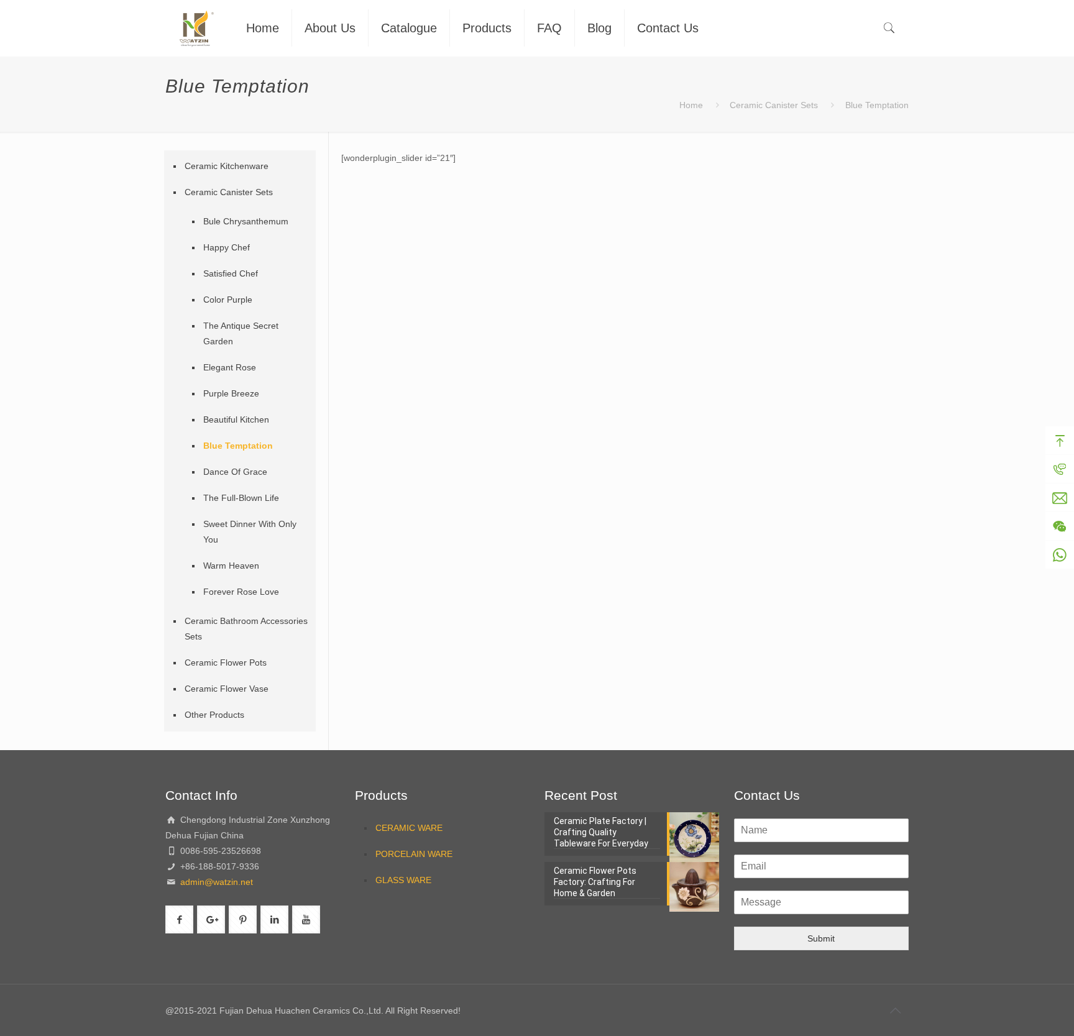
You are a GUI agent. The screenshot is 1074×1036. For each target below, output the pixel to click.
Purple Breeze (231, 393)
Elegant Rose (229, 367)
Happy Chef (226, 247)
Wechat (1059, 526)
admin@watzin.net (215, 882)
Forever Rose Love (241, 592)
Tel (1059, 469)
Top (1059, 440)
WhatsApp (1059, 555)
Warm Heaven (231, 566)
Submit (821, 938)
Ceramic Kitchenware (226, 166)
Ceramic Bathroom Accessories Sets (246, 628)
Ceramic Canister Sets (774, 105)
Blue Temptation (238, 446)
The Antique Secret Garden (240, 333)
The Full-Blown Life (241, 498)
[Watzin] (196, 28)
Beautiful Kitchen (236, 419)
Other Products (214, 715)
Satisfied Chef (230, 273)
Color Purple (227, 300)
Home (691, 105)
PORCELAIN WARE (413, 854)
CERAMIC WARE (409, 828)
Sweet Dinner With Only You (249, 531)
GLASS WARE (403, 880)
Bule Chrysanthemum (245, 221)
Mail (1059, 498)
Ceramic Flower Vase (226, 689)
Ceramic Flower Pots (226, 662)
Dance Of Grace (235, 472)
